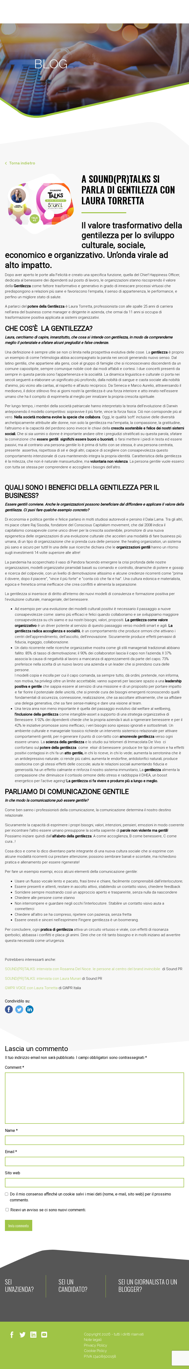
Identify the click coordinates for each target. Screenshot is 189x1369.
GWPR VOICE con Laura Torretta (31, 988)
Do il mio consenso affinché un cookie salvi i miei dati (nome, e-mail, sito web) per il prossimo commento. (90, 1197)
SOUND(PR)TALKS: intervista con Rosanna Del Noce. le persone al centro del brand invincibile (83, 969)
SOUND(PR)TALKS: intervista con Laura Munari (43, 978)
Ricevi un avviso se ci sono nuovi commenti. (47, 1210)
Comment (14, 1067)
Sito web (12, 1173)
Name (11, 1130)
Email (11, 1151)
